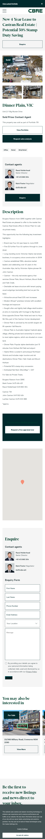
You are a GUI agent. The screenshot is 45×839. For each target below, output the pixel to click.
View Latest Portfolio (10, 4)
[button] (22, 482)
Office (6, 150)
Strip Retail (22, 150)
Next (40, 69)
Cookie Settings (22, 829)
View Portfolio (22, 130)
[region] (22, 822)
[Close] (42, 808)
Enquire (22, 44)
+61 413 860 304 (22, 559)
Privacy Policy (31, 671)
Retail (13, 150)
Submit (8, 677)
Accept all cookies (22, 835)
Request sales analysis (23, 138)
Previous (4, 69)
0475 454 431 (21, 570)
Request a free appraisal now (22, 429)
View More (21, 749)
